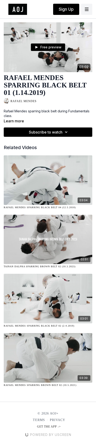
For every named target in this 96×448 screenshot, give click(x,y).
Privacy (57, 420)
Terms (39, 420)
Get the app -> (49, 426)
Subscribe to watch (45, 132)
